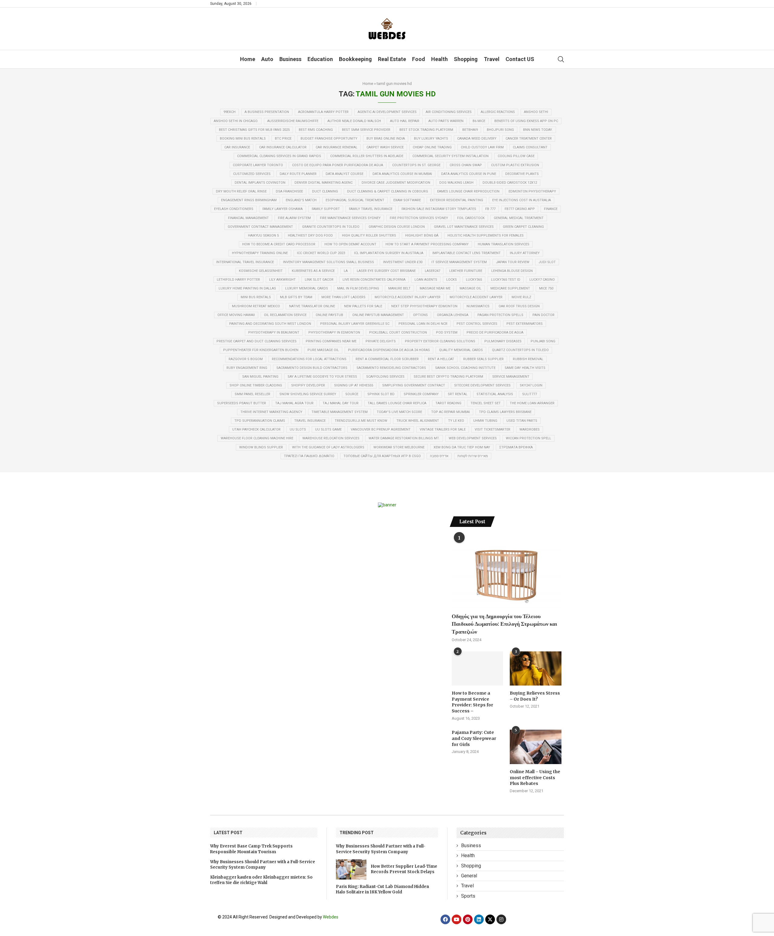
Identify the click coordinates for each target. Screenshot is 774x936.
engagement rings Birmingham (249, 200)
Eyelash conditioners (233, 209)
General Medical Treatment (519, 218)
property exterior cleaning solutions (440, 341)
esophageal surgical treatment (355, 200)
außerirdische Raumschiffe (292, 121)
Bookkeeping (355, 59)
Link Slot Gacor (319, 280)
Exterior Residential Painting (456, 200)
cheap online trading (432, 147)
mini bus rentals (256, 297)
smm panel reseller (252, 394)
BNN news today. (538, 130)
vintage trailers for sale (443, 429)
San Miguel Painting (260, 377)
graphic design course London (397, 227)
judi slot (547, 262)
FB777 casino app (520, 209)
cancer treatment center (529, 138)
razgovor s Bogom (246, 359)
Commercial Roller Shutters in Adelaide (366, 156)
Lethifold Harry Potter (238, 280)
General (469, 876)
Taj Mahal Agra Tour (294, 403)
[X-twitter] (490, 919)
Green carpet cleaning (523, 227)
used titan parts (521, 421)
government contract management (260, 227)
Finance (551, 209)
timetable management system (339, 412)
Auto (267, 59)
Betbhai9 (470, 130)
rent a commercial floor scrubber (387, 359)
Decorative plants (522, 174)
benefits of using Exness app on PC (526, 121)
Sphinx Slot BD (381, 394)
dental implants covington (260, 183)
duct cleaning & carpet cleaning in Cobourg (387, 191)
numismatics (478, 306)
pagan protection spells (500, 315)
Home (247, 59)
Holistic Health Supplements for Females (485, 235)
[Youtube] (456, 919)
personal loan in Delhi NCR (422, 324)
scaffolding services (385, 377)
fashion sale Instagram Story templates (439, 209)
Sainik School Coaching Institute (465, 368)
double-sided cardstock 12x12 (510, 183)
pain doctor (543, 315)
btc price (283, 138)
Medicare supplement (510, 288)
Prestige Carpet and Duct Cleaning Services (256, 341)
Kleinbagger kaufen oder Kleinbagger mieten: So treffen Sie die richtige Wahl (261, 880)
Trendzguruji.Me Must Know (361, 421)
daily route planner (298, 174)
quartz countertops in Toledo (520, 350)
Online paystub (329, 315)
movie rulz (521, 297)
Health (439, 59)
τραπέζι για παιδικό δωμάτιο (309, 456)
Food (418, 59)
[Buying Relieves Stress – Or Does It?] (535, 668)
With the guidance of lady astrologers (328, 447)
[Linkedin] (479, 919)
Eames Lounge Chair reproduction (468, 191)
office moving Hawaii (236, 315)
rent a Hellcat (441, 359)
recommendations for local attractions (309, 359)
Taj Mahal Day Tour (341, 403)
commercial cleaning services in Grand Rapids (279, 156)
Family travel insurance (370, 209)
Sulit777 (529, 394)
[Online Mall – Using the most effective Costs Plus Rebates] (535, 747)
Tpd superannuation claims (259, 421)
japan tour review (512, 262)
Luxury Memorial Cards (306, 288)
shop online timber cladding (255, 385)
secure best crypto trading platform (448, 377)
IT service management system (459, 262)
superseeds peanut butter (241, 403)
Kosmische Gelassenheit (261, 271)
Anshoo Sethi (536, 112)
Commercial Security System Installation (450, 156)
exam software (407, 200)
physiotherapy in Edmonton (334, 332)
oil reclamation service (285, 315)
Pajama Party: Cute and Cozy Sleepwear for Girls (474, 738)
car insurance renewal (336, 147)
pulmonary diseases (503, 341)
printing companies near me (331, 341)
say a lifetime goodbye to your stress (322, 377)
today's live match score (399, 412)
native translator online (312, 306)
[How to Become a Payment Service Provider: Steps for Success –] (477, 668)
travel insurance (310, 421)
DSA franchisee (289, 191)
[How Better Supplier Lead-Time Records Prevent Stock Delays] (351, 869)
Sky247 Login (531, 385)
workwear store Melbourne (398, 447)
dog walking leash (456, 183)
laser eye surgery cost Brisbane (386, 271)
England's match (301, 200)
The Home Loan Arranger (532, 403)
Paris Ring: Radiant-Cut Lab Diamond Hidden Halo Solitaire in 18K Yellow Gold (382, 889)
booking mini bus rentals (243, 138)
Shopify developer (308, 385)
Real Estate (392, 59)
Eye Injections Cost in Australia (521, 200)
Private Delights (381, 341)
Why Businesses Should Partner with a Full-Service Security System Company (262, 864)
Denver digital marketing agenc (323, 183)
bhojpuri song (500, 130)
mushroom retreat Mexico (256, 306)
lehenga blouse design (512, 271)
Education (320, 59)
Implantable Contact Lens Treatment (466, 253)
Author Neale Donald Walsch (354, 121)
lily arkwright (282, 280)
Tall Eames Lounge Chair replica (397, 403)
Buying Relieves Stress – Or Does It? (535, 696)
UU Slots (298, 429)
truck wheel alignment (417, 421)
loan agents (426, 280)
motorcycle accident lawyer (476, 297)
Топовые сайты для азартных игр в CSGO (382, 456)
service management (510, 377)
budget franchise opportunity (329, 138)
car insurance (237, 147)
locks (451, 280)
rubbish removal (528, 359)
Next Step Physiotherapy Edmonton (424, 306)
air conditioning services (449, 112)
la (346, 271)
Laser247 (432, 271)
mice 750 (546, 288)
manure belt (399, 288)
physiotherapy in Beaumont (273, 332)
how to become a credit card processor (278, 244)
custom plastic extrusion (515, 165)
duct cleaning (325, 191)
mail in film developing (358, 288)
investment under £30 (402, 262)
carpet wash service (385, 147)
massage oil (470, 288)
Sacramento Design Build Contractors (311, 368)
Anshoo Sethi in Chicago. (236, 121)
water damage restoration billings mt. (404, 438)
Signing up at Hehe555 (353, 385)
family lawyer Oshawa (282, 209)
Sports (468, 896)
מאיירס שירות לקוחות (472, 456)
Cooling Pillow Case (516, 156)
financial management (248, 218)
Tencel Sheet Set (485, 403)
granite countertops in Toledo (330, 227)
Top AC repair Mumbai (450, 412)
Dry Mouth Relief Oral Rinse (241, 191)
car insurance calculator (283, 147)
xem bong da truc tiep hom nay (462, 447)
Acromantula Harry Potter (323, 112)
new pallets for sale (363, 306)
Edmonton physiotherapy (532, 191)
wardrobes (529, 429)
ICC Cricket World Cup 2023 (321, 253)
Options (420, 315)
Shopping (466, 59)
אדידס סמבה (439, 456)
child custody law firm (482, 147)
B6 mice (479, 121)
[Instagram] (501, 919)
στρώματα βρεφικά (516, 447)
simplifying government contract (413, 385)
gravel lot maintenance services (464, 227)
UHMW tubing (485, 421)
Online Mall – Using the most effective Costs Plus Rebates (535, 777)
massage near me (435, 288)
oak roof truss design (519, 306)
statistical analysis (494, 394)
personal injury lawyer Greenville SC (354, 324)
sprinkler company (421, 394)
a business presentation (267, 112)
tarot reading (448, 403)
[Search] (561, 59)
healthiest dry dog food (310, 235)
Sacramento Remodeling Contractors (391, 368)
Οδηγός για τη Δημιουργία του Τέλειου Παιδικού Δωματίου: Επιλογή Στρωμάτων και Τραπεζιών (504, 624)
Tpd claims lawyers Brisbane (505, 412)
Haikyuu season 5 (263, 235)
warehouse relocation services (330, 438)
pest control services (477, 324)
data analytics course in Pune (468, 174)
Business (290, 59)
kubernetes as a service (313, 271)
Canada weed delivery (476, 138)
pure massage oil (323, 350)
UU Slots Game (328, 429)
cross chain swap (466, 165)
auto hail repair (404, 121)
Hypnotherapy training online (260, 253)
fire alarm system (294, 218)
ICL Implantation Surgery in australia (388, 253)
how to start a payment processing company (427, 244)
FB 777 (490, 209)
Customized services (252, 174)
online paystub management (378, 315)
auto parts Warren (445, 121)
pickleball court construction (398, 332)
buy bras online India (385, 138)
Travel (491, 59)
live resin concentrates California (374, 280)
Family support (326, 209)
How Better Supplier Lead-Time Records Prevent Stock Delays (404, 869)
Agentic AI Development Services (387, 112)
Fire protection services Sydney (419, 218)
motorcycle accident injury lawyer (408, 297)
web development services (473, 438)
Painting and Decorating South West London (270, 324)
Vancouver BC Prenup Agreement (381, 429)
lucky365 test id (505, 280)
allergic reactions (498, 112)
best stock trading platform (426, 130)
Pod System (446, 332)
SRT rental (457, 394)
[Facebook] (445, 919)
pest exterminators (524, 324)
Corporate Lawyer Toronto (258, 165)
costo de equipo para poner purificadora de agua (337, 165)
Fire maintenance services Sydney (350, 218)
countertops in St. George (416, 165)
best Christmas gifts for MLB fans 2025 (254, 130)
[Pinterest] (468, 919)
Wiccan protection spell (528, 438)
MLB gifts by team (296, 297)
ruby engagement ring (246, 368)
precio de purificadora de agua (495, 332)
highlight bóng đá (421, 235)
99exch (229, 112)
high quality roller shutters (369, 235)
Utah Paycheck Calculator (256, 429)
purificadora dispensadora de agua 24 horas (389, 350)
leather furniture (465, 271)
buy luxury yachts (431, 138)
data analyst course (344, 174)
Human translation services (503, 244)
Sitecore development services (482, 385)
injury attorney (525, 253)
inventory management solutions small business (328, 262)
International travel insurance (245, 262)
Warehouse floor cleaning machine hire (257, 438)
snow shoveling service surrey (307, 394)
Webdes (330, 917)
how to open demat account (350, 244)
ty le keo (456, 421)
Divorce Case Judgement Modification (396, 183)
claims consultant (530, 147)
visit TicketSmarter (492, 429)
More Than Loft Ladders (343, 297)
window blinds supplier (261, 447)
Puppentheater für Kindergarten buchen (260, 350)
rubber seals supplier (483, 359)
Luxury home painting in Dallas (247, 288)
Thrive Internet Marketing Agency (271, 412)
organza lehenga (452, 315)
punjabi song (543, 341)
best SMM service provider (366, 130)
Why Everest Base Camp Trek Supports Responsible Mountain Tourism (251, 849)
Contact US (520, 59)
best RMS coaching (316, 130)
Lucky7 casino (542, 280)
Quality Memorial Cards (461, 350)
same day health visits (525, 368)
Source (351, 394)
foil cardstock (471, 218)
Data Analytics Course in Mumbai (402, 174)
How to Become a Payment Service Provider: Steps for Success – (472, 702)
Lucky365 (474, 280)
